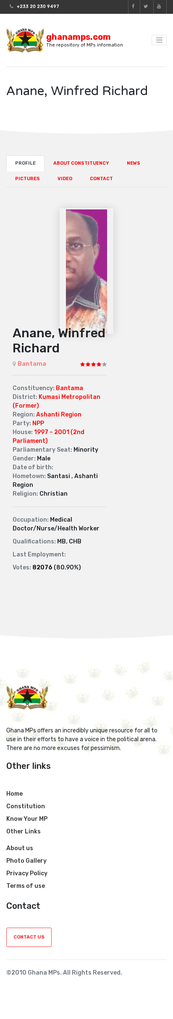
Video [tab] (65, 178)
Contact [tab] (101, 178)
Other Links (23, 831)
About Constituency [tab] (81, 163)
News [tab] (133, 163)
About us (19, 848)
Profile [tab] (25, 163)
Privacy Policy (26, 873)
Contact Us (29, 937)
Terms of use (25, 886)
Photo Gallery (26, 860)
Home (14, 793)
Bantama (32, 363)
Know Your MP (26, 818)
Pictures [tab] (27, 178)
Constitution (25, 806)
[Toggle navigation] (159, 40)
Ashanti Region (58, 414)
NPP (38, 423)
